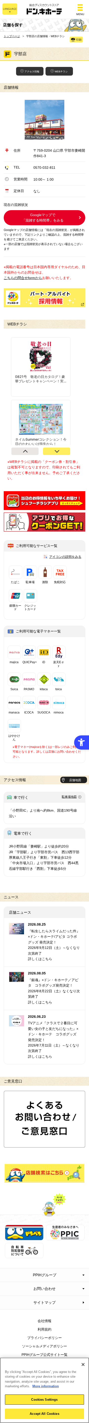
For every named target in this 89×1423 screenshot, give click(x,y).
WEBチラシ (61, 71)
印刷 (79, 39)
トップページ (12, 36)
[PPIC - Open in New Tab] (65, 1237)
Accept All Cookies (44, 1414)
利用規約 (44, 1329)
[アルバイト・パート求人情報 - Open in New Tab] (44, 297)
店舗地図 (75, 780)
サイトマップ (44, 1302)
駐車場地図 (69, 796)
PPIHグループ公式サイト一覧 (44, 1355)
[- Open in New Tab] (44, 507)
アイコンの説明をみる (65, 557)
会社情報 (44, 1321)
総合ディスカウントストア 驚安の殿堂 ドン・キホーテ (44, 9)
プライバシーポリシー (44, 1338)
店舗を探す (44, 1173)
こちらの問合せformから (23, 278)
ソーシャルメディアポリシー (44, 1346)
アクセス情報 (31, 71)
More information (45, 1386)
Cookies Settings (44, 1399)
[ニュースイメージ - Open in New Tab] (16, 932)
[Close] (83, 1364)
